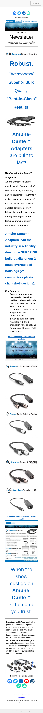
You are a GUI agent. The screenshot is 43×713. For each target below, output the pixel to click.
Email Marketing (17, 711)
